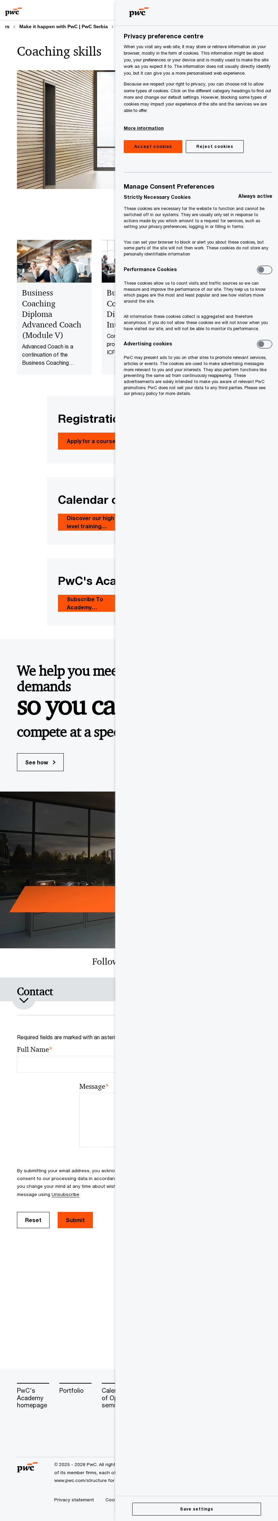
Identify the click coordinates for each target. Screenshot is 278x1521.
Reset (33, 1220)
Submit (75, 1220)
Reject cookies (214, 146)
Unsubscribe (65, 1194)
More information (144, 128)
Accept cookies (153, 146)
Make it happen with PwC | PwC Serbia (63, 26)
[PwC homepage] (13, 10)
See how (37, 762)
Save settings (196, 1509)
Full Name (35, 1049)
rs (7, 26)
